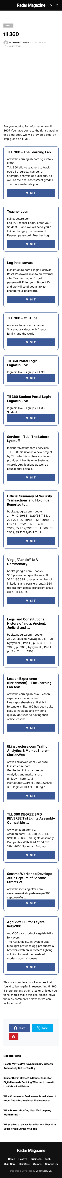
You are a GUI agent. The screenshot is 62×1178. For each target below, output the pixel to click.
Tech (48, 1158)
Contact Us (51, 1163)
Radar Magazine (31, 5)
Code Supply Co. (44, 1170)
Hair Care (24, 1163)
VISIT (31, 193)
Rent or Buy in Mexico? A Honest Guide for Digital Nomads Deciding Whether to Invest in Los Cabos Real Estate (29, 1082)
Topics (8, 25)
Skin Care (10, 1163)
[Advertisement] (31, 86)
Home (11, 1158)
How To (22, 1158)
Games (37, 1163)
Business (36, 1158)
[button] (5, 5)
